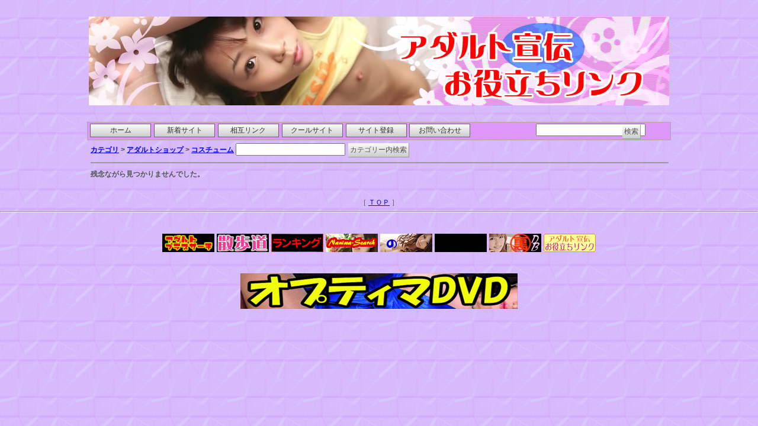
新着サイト (185, 130)
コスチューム (212, 150)
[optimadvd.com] (379, 306)
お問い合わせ (440, 130)
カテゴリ (105, 150)
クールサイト (312, 130)
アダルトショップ (155, 150)
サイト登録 (376, 130)
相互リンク (248, 130)
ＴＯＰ (379, 202)
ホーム (120, 130)
